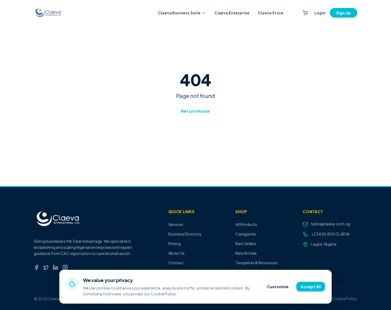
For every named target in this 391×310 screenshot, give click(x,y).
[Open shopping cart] (305, 13)
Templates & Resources (256, 262)
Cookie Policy (344, 298)
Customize (278, 286)
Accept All (311, 286)
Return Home (195, 111)
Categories (245, 234)
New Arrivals (246, 253)
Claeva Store (270, 12)
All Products (246, 224)
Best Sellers (245, 243)
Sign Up (343, 12)
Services (175, 224)
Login (320, 12)
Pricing (174, 243)
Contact (176, 262)
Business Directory (185, 234)
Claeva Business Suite (179, 12)
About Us (176, 253)
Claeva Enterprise (231, 12)
